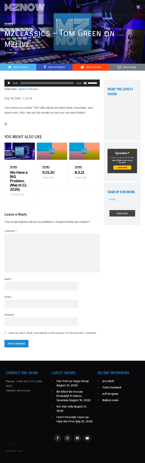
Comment (10, 231)
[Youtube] (77, 438)
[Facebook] (57, 438)
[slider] (93, 83)
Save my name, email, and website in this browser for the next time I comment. (53, 333)
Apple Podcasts (28, 88)
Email (8, 296)
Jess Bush (108, 381)
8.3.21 (80, 172)
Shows (8, 23)
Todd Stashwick (111, 387)
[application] (52, 83)
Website (9, 314)
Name (8, 279)
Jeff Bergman (110, 393)
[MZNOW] (24, 7)
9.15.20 (48, 172)
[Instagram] (67, 438)
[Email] (87, 438)
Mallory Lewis (110, 400)
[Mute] (85, 83)
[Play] (9, 83)
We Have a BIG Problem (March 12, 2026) (18, 181)
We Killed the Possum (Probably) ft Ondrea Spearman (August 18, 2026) (73, 396)
